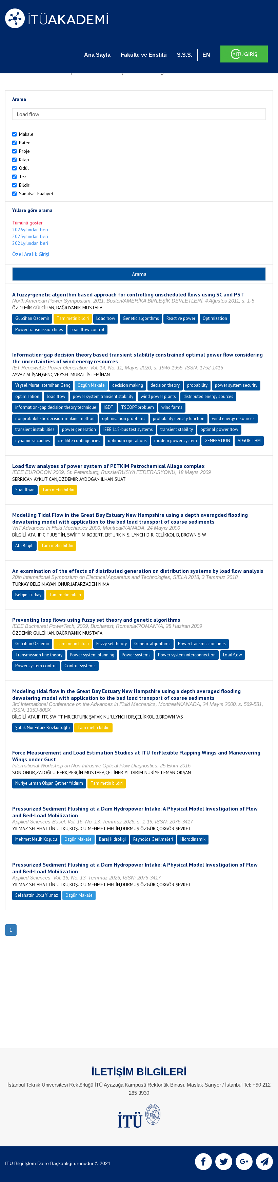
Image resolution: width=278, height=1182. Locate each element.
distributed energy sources (208, 396)
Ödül (24, 168)
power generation (79, 429)
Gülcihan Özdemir (32, 318)
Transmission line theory (38, 655)
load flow (56, 396)
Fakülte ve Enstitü (144, 55)
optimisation (27, 396)
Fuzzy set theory (111, 644)
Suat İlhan (25, 490)
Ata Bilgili (24, 545)
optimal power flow (219, 429)
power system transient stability (103, 396)
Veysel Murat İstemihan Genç (42, 385)
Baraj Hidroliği (112, 839)
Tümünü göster (27, 223)
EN (206, 55)
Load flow (105, 318)
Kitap (24, 160)
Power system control (36, 666)
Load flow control (87, 329)
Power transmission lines (39, 329)
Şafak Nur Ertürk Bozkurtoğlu (42, 727)
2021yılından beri (30, 243)
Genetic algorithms (141, 318)
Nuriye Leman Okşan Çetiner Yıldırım (49, 783)
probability (197, 385)
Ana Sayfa (97, 55)
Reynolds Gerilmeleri (153, 839)
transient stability (176, 429)
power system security (236, 385)
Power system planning (92, 655)
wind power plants (158, 396)
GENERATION (217, 440)
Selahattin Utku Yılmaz (36, 895)
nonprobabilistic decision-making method (55, 418)
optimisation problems (123, 418)
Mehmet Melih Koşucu (36, 839)
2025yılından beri (30, 236)
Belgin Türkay (28, 595)
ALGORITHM (249, 440)
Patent (25, 143)
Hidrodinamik (192, 839)
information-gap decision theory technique (55, 407)
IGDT (109, 407)
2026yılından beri (30, 229)
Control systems (80, 666)
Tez (22, 177)
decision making (127, 385)
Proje (24, 151)
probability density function (178, 418)
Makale (26, 134)
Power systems (136, 655)
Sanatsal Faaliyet (36, 193)
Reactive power (180, 318)
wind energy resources (233, 418)
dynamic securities (32, 440)
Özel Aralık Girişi (30, 254)
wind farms (171, 407)
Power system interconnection (187, 655)
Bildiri (25, 185)
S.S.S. (184, 55)
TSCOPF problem (137, 407)
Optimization (215, 318)
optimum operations (127, 440)
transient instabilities (35, 429)
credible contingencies (79, 440)
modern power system (175, 440)
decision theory (165, 385)
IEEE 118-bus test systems (128, 429)
